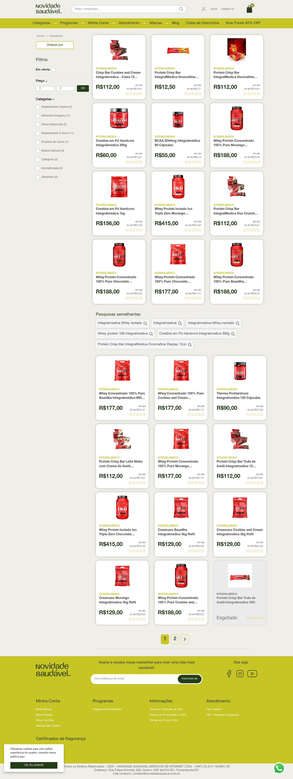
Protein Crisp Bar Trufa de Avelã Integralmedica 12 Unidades (236, 464)
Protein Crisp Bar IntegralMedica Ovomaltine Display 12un (233, 75)
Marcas (156, 23)
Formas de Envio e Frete (163, 720)
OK (83, 88)
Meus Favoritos (45, 720)
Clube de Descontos (202, 23)
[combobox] (55, 45)
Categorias (41, 23)
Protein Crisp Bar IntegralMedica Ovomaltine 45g (175, 75)
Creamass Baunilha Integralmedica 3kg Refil (176, 532)
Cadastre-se (227, 9)
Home (40, 36)
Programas (69, 23)
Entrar (214, 9)
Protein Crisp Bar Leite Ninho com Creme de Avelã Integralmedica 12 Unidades (121, 464)
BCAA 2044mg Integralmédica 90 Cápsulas (177, 143)
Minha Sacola (43, 709)
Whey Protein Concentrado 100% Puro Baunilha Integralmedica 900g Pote (233, 280)
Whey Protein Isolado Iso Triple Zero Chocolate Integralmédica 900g (118, 533)
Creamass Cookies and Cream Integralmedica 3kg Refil (240, 532)
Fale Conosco (214, 709)
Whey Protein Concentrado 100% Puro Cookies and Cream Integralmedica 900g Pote (179, 601)
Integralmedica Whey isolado (120, 323)
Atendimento (129, 23)
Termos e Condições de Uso (165, 709)
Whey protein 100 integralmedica (123, 334)
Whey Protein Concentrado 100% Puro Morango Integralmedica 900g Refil (178, 464)
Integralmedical (165, 323)
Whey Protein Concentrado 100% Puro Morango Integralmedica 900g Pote (233, 144)
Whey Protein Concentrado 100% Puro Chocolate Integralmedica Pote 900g (116, 280)
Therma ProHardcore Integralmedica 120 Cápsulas (239, 396)
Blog (175, 23)
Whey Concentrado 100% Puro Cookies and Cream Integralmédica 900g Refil (181, 396)
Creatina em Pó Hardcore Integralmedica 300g (115, 143)
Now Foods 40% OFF (243, 23)
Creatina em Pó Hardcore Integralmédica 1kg (115, 211)
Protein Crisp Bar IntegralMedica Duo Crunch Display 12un (234, 212)
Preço (40, 81)
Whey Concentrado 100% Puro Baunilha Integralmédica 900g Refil (122, 396)
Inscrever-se (190, 678)
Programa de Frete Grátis (107, 709)
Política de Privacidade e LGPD (167, 715)
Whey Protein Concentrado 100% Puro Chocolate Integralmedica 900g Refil (175, 280)
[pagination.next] (185, 639)
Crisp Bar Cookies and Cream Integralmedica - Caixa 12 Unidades (118, 75)
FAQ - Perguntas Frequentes (222, 715)
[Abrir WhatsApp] (279, 768)
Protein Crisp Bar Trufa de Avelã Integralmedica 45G (236, 600)
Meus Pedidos (44, 715)
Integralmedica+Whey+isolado (211, 323)
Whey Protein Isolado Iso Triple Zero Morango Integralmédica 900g (173, 212)
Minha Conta (98, 23)
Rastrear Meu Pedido (48, 726)
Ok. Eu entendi (34, 765)
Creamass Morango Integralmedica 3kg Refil (117, 600)
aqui (22, 757)
